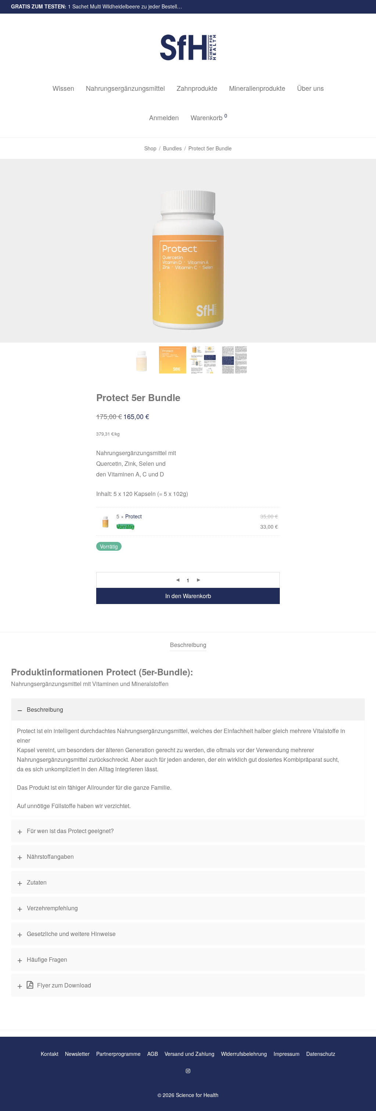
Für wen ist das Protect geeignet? (70, 830)
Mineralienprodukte (257, 88)
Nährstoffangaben (50, 856)
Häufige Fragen (47, 959)
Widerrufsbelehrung (244, 1053)
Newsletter (77, 1053)
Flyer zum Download (63, 985)
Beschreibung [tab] (188, 644)
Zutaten (37, 882)
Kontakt (49, 1053)
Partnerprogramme (118, 1053)
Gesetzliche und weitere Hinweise (71, 933)
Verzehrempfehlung (52, 908)
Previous (12, 250)
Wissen (63, 88)
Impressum (287, 1053)
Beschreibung (45, 709)
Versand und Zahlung (189, 1053)
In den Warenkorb (188, 596)
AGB (152, 1053)
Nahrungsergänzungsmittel (125, 88)
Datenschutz (320, 1053)
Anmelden (164, 117)
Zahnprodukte (197, 88)
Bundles (172, 148)
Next (363, 250)
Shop (150, 148)
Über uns (310, 88)
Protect (133, 516)
